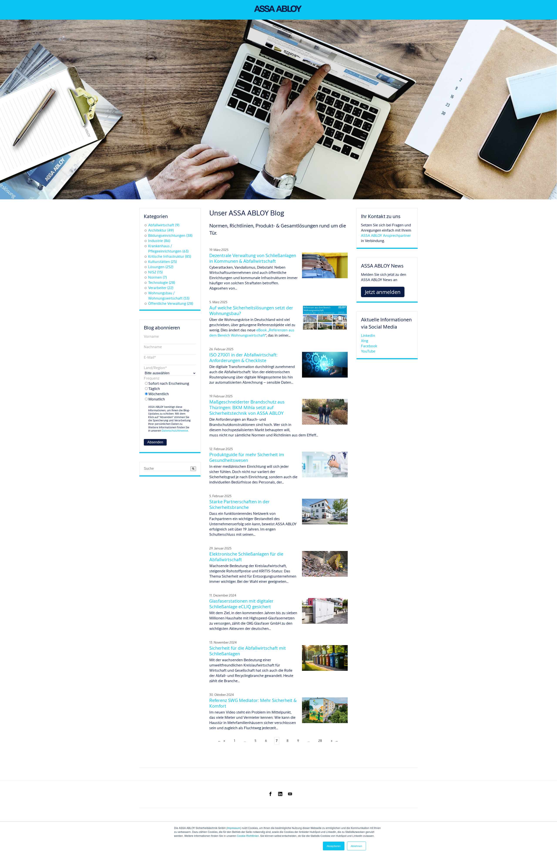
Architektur (161, 230)
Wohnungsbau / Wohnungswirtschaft (169, 295)
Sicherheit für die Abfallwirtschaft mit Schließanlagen (247, 651)
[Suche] (193, 468)
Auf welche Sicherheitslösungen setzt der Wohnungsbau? (251, 310)
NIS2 (155, 272)
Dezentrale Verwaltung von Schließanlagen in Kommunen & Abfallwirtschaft (252, 258)
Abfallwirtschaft (164, 224)
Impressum (233, 828)
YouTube (368, 351)
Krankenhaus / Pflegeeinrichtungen (168, 248)
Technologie (161, 282)
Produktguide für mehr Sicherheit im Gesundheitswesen (246, 457)
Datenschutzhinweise (175, 430)
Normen (157, 277)
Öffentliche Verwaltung (170, 303)
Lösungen (160, 266)
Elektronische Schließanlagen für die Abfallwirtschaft (246, 557)
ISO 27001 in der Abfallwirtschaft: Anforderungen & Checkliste (243, 357)
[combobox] (167, 468)
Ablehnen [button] (356, 846)
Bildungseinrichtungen (170, 235)
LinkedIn (368, 335)
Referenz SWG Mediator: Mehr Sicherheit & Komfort (253, 703)
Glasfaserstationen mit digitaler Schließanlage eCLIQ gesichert (241, 604)
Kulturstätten (162, 261)
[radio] (168, 383)
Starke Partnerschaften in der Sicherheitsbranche (239, 504)
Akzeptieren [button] (334, 846)
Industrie (159, 240)
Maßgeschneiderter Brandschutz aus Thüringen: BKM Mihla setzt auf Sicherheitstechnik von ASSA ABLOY (247, 407)
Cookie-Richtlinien (248, 835)
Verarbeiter (160, 287)
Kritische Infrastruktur (169, 256)
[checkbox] (168, 391)
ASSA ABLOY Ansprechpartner (386, 235)
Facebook (369, 345)
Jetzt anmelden (383, 291)
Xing (364, 340)
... (245, 741)
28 (320, 741)
